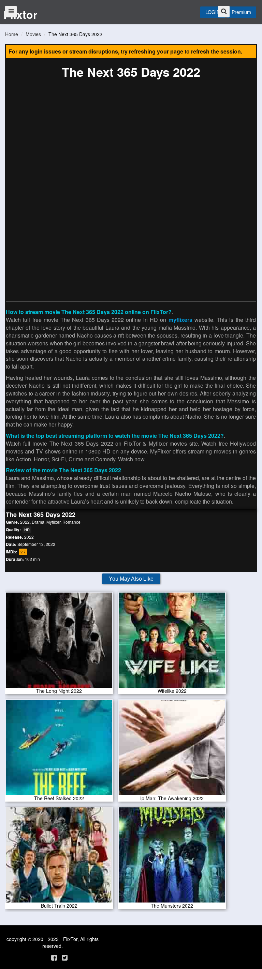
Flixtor (20, 14)
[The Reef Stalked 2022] (59, 749)
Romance (71, 522)
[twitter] (65, 957)
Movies (33, 34)
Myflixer (53, 522)
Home (11, 34)
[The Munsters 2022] (172, 857)
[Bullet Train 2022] (59, 857)
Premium (241, 12)
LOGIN (212, 12)
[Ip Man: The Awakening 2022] (172, 749)
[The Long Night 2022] (59, 642)
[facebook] (54, 957)
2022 (25, 522)
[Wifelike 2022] (172, 642)
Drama (38, 522)
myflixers (180, 320)
